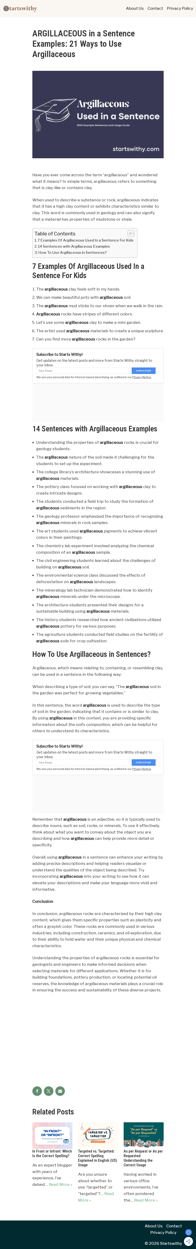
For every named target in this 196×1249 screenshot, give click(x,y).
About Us (135, 8)
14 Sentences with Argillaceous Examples (74, 246)
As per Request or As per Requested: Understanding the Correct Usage (143, 1158)
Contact (155, 8)
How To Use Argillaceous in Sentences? (72, 252)
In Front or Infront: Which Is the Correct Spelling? (52, 1153)
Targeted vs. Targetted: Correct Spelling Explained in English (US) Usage (97, 1158)
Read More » (60, 1184)
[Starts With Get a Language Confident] (20, 8)
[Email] (60, 1091)
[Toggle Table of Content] (129, 233)
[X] (48, 1091)
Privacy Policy (180, 8)
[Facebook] (37, 1091)
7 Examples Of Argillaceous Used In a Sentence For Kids (85, 240)
